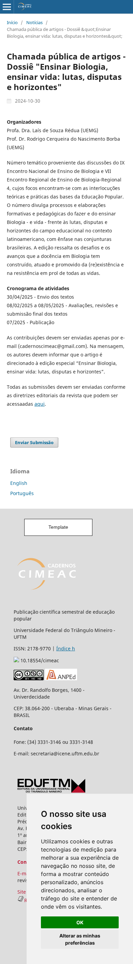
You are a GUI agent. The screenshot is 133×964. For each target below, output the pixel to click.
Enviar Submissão (34, 442)
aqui (39, 404)
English (18, 483)
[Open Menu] (7, 7)
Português (22, 493)
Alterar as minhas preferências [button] (79, 939)
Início (12, 22)
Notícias (34, 22)
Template (58, 527)
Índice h (65, 648)
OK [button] (80, 922)
